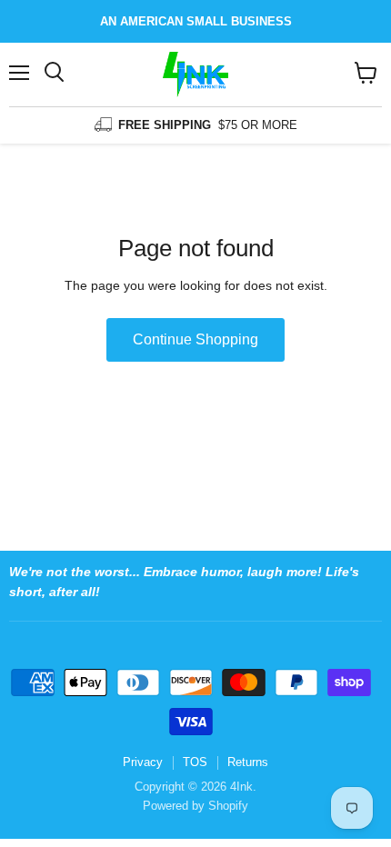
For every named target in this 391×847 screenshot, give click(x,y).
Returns (247, 762)
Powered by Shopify (195, 805)
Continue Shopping (195, 339)
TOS (195, 762)
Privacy (143, 762)
